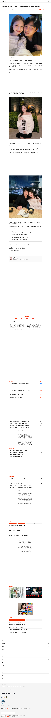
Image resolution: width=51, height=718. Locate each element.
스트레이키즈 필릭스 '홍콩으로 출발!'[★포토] (16, 598)
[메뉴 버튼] (48, 1)
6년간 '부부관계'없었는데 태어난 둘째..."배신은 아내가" (17, 525)
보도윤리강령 (12, 710)
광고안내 (25, 708)
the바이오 (3, 649)
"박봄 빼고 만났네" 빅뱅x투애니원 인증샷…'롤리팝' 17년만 (18, 622)
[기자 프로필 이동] (11, 258)
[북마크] (48, 9)
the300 (3, 643)
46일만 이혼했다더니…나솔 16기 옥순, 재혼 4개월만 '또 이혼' (18, 533)
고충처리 (9, 710)
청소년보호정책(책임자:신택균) (16, 708)
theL (3, 646)
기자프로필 (3, 672)
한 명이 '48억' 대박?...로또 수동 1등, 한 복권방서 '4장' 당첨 (19, 421)
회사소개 (2, 708)
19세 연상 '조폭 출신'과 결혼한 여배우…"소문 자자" (20, 237)
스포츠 (3, 665)
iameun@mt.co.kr (16, 258)
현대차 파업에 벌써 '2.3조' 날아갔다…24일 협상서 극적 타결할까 (20, 485)
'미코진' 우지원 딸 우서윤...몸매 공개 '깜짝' (17, 452)
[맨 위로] (49, 714)
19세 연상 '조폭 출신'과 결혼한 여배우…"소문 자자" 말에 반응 (20, 390)
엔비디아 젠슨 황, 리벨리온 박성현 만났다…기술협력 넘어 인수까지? (21, 419)
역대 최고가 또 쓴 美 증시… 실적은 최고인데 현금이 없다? (19, 423)
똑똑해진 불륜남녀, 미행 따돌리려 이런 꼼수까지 (19, 239)
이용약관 (22, 708)
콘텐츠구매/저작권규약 (4, 710)
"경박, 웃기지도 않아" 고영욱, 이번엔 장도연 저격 (19, 234)
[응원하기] (17, 257)
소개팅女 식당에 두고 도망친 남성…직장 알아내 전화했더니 (19, 383)
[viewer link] (41, 55)
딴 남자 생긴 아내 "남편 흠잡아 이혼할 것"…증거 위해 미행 (18, 632)
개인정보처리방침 (9, 708)
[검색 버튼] (46, 1)
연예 (2, 662)
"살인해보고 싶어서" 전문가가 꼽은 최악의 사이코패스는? (18, 629)
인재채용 (5, 708)
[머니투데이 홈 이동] (4, 684)
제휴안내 (28, 708)
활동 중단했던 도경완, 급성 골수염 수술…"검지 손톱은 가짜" (21, 232)
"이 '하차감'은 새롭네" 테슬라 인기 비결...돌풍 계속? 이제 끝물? (20, 481)
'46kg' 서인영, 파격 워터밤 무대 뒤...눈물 (16, 454)
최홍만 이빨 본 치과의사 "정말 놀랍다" (16, 397)
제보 (2, 675)
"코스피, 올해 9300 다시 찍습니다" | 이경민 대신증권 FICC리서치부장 (34, 599)
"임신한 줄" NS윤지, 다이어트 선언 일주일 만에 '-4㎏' (17, 624)
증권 (2, 640)
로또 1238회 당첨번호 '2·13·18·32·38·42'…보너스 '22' (19, 427)
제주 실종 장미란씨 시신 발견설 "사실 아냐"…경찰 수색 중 (19, 425)
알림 (2, 678)
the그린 (3, 652)
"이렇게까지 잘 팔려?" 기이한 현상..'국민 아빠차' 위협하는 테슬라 (20, 478)
